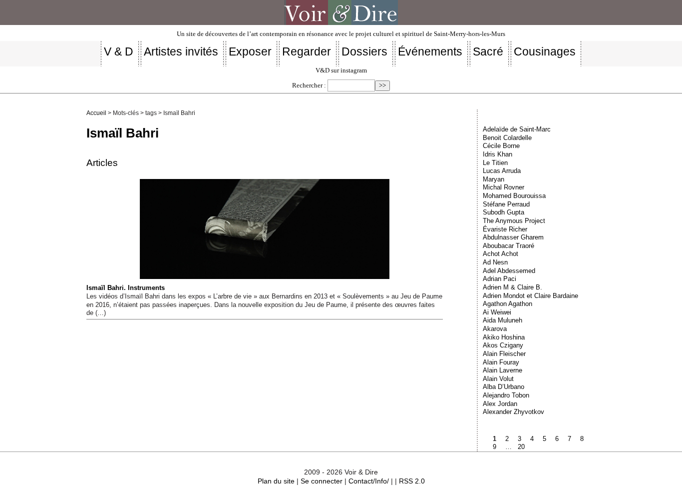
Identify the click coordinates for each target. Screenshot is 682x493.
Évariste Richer (505, 229)
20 (521, 446)
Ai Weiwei (497, 312)
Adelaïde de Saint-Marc (517, 129)
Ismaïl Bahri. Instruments (125, 288)
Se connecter (321, 481)
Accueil (96, 113)
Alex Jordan (500, 404)
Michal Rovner (503, 187)
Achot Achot (500, 254)
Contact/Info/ (368, 481)
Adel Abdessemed (509, 270)
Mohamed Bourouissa (514, 196)
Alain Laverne (502, 370)
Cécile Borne (501, 146)
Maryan (493, 179)
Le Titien (495, 162)
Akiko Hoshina (504, 337)
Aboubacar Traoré (508, 246)
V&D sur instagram (341, 70)
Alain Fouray (501, 362)
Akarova (495, 328)
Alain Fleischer (504, 354)
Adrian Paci (499, 278)
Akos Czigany (503, 345)
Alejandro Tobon (506, 395)
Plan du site (276, 481)
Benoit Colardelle (507, 138)
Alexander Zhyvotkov (513, 412)
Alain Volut (498, 378)
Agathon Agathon (507, 304)
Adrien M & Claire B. (512, 287)
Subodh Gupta (503, 212)
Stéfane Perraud (506, 204)
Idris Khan (497, 154)
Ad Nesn (495, 262)
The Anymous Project (514, 220)
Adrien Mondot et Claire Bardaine (530, 296)
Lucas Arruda (502, 170)
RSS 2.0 (412, 481)
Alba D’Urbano (503, 386)
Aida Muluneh (502, 320)
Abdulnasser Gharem (513, 237)
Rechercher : (309, 85)
